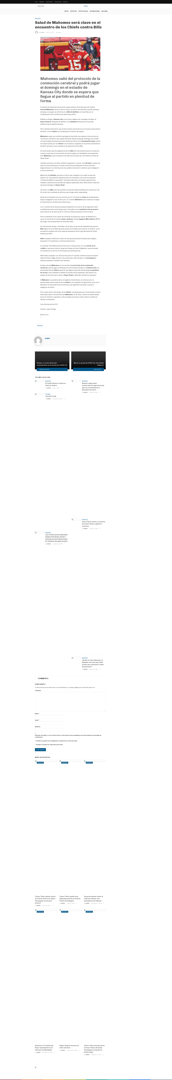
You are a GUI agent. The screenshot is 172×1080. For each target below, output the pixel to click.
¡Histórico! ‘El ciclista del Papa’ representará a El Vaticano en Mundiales (44, 1048)
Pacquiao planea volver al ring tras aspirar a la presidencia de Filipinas (93, 899)
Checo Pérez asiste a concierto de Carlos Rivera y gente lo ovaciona (93, 524)
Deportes (42, 1)
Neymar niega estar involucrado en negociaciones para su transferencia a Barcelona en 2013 (93, 386)
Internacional (58, 1)
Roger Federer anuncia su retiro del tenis (69, 1047)
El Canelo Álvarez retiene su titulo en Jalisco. (55, 384)
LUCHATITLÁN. (50, 396)
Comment (38, 690)
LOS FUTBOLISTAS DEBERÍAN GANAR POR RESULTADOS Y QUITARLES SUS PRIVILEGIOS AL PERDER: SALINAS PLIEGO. (56, 538)
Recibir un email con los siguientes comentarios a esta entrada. (56, 741)
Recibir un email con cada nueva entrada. (49, 744)
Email (37, 720)
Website (37, 726)
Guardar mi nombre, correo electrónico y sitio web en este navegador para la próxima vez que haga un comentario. (68, 736)
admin (42, 32)
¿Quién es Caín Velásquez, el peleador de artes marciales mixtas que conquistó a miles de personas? (93, 663)
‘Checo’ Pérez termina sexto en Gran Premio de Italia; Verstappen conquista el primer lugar (94, 1049)
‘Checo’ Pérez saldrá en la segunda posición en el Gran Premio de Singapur (69, 899)
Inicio (36, 1)
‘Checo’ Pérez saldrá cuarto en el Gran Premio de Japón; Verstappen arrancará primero (45, 900)
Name (37, 713)
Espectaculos (49, 1)
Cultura (47, 394)
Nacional (65, 1)
